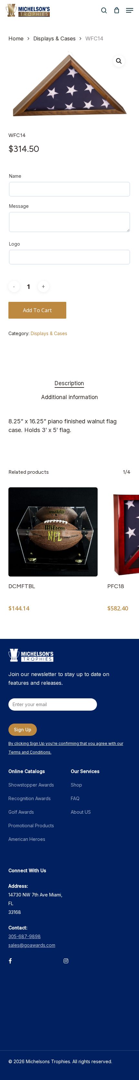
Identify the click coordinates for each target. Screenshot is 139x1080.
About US (81, 812)
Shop (76, 785)
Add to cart (37, 310)
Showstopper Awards (31, 785)
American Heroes (26, 839)
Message (19, 206)
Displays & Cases (54, 38)
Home (16, 38)
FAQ (75, 798)
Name (15, 176)
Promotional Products (31, 825)
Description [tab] (69, 383)
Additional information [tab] (69, 397)
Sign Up (22, 729)
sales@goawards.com (31, 945)
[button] (129, 10)
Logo (14, 244)
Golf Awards (21, 812)
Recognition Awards (29, 798)
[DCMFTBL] (53, 532)
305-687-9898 (24, 936)
